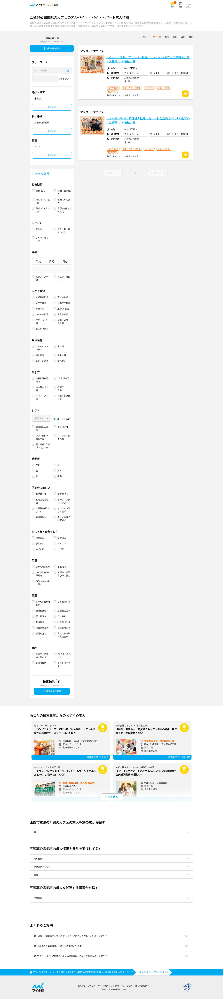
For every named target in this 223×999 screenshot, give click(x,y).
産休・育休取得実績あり (63, 635)
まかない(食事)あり (43, 603)
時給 (38, 261)
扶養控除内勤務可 (42, 380)
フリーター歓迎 (42, 321)
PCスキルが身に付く (42, 583)
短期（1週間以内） (64, 192)
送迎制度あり (63, 610)
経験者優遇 (41, 663)
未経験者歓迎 (42, 297)
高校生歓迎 (62, 297)
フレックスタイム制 (63, 437)
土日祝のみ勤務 (42, 428)
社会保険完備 (42, 628)
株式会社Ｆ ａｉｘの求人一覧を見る (123, 95)
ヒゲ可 (60, 549)
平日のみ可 (62, 427)
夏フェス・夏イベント (63, 230)
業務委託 (61, 361)
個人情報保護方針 (142, 986)
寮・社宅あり (42, 616)
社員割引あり (63, 622)
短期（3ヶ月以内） (64, 201)
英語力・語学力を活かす (42, 655)
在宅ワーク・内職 (63, 389)
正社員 (60, 346)
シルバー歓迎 (42, 314)
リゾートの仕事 (42, 397)
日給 (51, 261)
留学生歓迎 (62, 314)
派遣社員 (61, 355)
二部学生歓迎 (63, 303)
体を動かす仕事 (42, 389)
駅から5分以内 (43, 566)
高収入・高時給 (42, 278)
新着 (167, 37)
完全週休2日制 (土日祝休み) (43, 446)
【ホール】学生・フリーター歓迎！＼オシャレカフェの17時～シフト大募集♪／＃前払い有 (148, 59)
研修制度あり (63, 602)
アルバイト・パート (42, 348)
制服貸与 (40, 622)
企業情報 (81, 986)
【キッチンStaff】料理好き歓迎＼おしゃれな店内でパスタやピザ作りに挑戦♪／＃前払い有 (148, 120)
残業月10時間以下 (63, 397)
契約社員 (40, 355)
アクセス (91, 986)
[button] (111, 898)
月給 (65, 261)
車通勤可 (61, 566)
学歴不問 (40, 308)
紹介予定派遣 (42, 361)
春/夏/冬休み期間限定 (64, 210)
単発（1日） (42, 191)
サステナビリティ (105, 986)
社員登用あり (63, 628)
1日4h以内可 (63, 378)
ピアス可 (61, 543)
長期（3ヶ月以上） (43, 210)
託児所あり (41, 633)
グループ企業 (126, 986)
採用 (117, 986)
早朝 (38, 465)
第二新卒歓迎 (42, 329)
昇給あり (61, 616)
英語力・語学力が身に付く (63, 574)
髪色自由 (40, 538)
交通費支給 (41, 610)
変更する (52, 107)
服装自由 (40, 543)
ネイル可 (40, 549)
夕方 (59, 470)
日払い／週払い (63, 278)
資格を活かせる (63, 664)
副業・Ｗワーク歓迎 (63, 321)
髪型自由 (61, 538)
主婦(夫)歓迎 (63, 308)
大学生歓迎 (41, 303)
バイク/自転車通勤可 (42, 574)
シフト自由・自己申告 (42, 437)
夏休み (39, 229)
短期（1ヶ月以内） (43, 201)
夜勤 (59, 476)
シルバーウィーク (42, 239)
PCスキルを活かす (64, 655)
